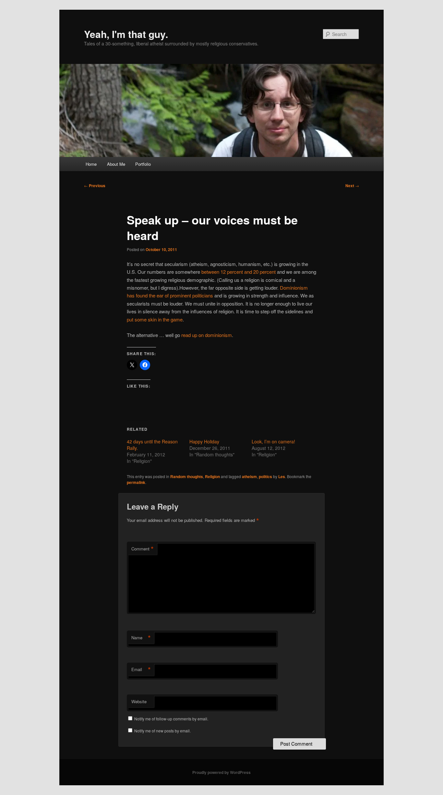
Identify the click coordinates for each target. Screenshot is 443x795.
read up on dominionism (206, 334)
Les (281, 476)
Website (139, 701)
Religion (212, 476)
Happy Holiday (204, 441)
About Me (116, 164)
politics (265, 476)
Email (141, 669)
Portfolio (143, 164)
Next (352, 185)
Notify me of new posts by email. (162, 730)
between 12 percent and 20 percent (238, 271)
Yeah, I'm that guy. (126, 34)
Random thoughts (186, 476)
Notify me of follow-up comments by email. (171, 718)
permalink (136, 482)
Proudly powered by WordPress (221, 772)
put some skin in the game (155, 319)
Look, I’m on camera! (273, 441)
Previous (94, 185)
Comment (142, 549)
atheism (249, 476)
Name (141, 637)
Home (91, 164)
